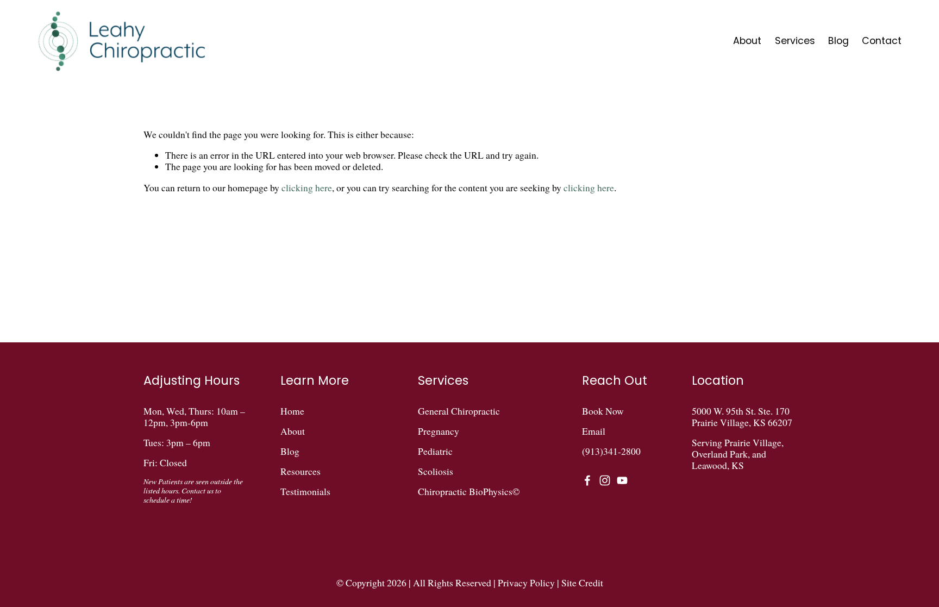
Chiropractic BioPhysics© (468, 491)
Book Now (603, 411)
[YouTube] (622, 480)
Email (593, 431)
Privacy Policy (526, 583)
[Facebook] (587, 480)
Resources (300, 471)
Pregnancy (438, 431)
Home (292, 411)
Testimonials (305, 491)
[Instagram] (604, 480)
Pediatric (435, 451)
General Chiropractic (459, 411)
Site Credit (582, 583)
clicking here (306, 187)
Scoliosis (435, 471)
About (747, 40)
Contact (882, 40)
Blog (838, 40)
